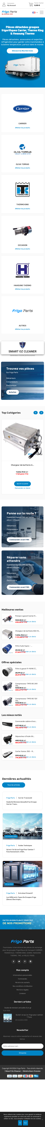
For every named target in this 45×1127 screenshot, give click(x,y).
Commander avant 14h (19, 540)
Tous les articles (13, 785)
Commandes (22, 979)
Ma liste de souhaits (22, 982)
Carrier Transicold (25, 798)
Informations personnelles (22, 975)
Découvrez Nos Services (22, 51)
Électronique (11, 386)
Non (25, 1123)
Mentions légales (22, 990)
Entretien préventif (25, 893)
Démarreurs (10, 378)
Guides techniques (25, 845)
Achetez (12, 392)
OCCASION (22, 245)
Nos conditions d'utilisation (22, 986)
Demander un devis (22, 488)
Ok (20, 1123)
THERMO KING (22, 204)
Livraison (22, 993)
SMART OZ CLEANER (23, 351)
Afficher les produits (22, 128)
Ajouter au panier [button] (22, 484)
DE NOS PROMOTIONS (17, 923)
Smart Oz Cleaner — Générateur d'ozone (23, 1071)
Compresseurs (11, 382)
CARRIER (22, 123)
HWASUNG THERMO (22, 285)
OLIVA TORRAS (22, 164)
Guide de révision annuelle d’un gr (17, 1008)
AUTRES (22, 326)
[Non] (42, 1119)
